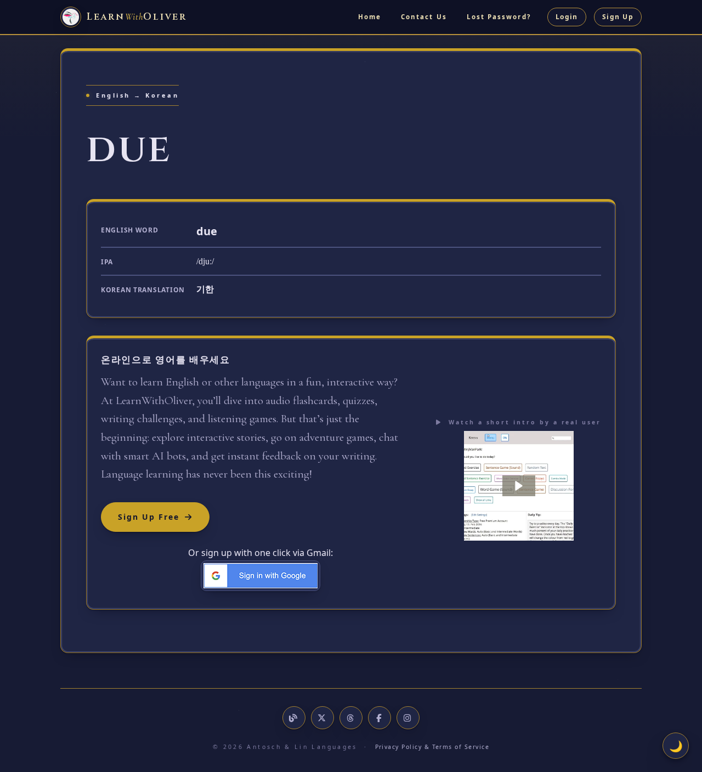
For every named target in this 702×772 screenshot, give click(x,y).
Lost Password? (499, 17)
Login (567, 16)
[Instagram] (408, 717)
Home (369, 17)
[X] (322, 717)
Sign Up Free (148, 517)
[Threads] (351, 717)
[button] (518, 485)
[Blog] (293, 717)
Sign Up (617, 16)
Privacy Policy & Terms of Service (432, 747)
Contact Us (424, 17)
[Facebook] (379, 717)
